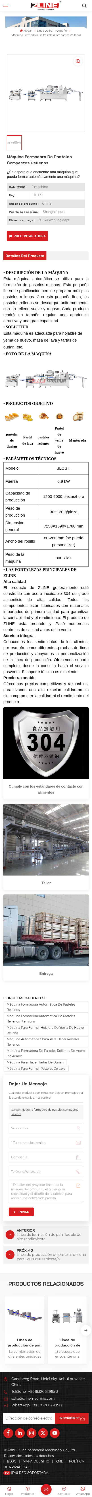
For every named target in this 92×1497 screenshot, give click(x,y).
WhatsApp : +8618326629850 (36, 1405)
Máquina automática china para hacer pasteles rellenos (43, 1042)
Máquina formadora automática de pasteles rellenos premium (41, 1018)
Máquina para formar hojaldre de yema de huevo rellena (45, 1030)
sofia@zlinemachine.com (33, 1398)
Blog (11, 1461)
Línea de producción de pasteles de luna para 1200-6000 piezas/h (67, 1343)
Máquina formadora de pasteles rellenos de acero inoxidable (46, 1053)
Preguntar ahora (30, 236)
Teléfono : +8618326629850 (34, 1391)
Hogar (27, 30)
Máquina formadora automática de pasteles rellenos (41, 1007)
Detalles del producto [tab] (25, 256)
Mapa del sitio (36, 1461)
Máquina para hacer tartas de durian (35, 1062)
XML (59, 1461)
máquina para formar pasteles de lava (36, 1069)
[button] (86, 1330)
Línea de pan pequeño (52, 30)
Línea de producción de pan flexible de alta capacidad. (25, 1343)
